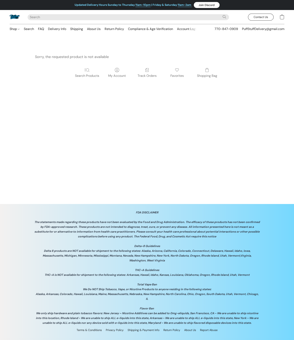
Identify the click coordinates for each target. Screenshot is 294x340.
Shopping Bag (207, 76)
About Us (94, 29)
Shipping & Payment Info (143, 330)
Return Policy (114, 29)
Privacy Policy (115, 330)
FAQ (41, 29)
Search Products (87, 76)
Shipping (76, 29)
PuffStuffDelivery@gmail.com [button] (263, 29)
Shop (14, 29)
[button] (207, 5)
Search (29, 29)
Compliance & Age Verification (150, 29)
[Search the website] (224, 17)
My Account (117, 76)
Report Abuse (209, 330)
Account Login (187, 29)
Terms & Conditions (89, 330)
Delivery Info (57, 29)
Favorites (177, 76)
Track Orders (147, 76)
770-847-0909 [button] (226, 29)
